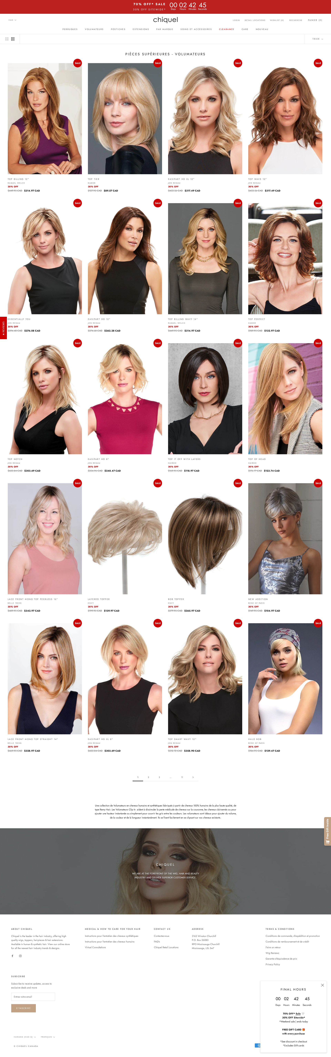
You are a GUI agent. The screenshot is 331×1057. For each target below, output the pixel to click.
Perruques (70, 29)
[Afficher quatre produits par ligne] (12, 38)
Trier (317, 38)
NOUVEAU (262, 29)
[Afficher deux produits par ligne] (6, 38)
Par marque (164, 29)
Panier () (315, 20)
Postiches (118, 29)
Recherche (296, 20)
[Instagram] (20, 956)
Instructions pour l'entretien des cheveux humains (109, 941)
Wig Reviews (272, 953)
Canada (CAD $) (23, 1037)
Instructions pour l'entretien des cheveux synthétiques (111, 936)
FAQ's (157, 941)
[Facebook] (12, 956)
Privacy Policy (273, 964)
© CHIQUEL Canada (26, 1046)
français (46, 1037)
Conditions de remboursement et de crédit (287, 941)
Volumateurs (94, 29)
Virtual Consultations (95, 947)
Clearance (226, 29)
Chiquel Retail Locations (166, 947)
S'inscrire (23, 1008)
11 (182, 777)
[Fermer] (322, 985)
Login (236, 20)
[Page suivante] (193, 777)
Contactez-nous (161, 936)
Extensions (141, 29)
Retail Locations (255, 20)
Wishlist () (277, 20)
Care (245, 29)
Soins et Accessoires (196, 29)
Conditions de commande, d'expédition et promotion (293, 936)
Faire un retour (273, 947)
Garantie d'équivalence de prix (281, 958)
